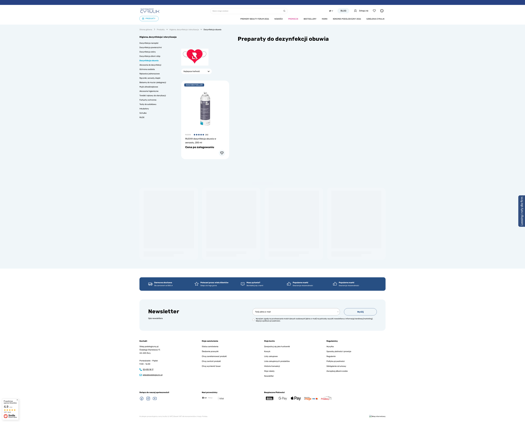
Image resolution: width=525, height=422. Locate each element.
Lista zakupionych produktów (277, 361)
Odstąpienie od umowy (336, 366)
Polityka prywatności (335, 361)
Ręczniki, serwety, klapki (149, 78)
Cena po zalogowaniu (199, 147)
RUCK (141, 117)
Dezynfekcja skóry (147, 52)
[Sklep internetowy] (377, 416)
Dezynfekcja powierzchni (150, 47)
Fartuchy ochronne (147, 100)
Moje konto (269, 341)
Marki (324, 19)
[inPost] (220, 398)
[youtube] (155, 398)
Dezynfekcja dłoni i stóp (149, 56)
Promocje (293, 19)
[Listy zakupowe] (374, 10)
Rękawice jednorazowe (149, 74)
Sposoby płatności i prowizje (338, 351)
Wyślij (360, 312)
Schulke (143, 113)
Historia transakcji (272, 366)
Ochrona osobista (147, 69)
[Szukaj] (284, 11)
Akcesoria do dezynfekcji (150, 65)
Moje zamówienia (210, 341)
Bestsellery (310, 19)
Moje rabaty (269, 371)
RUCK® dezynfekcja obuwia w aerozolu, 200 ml (200, 140)
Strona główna (145, 29)
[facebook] (141, 398)
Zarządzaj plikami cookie (337, 371)
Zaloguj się (363, 11)
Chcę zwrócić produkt (211, 361)
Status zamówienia (210, 346)
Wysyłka (330, 346)
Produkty (161, 29)
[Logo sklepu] (149, 10)
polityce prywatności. (271, 321)
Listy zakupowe (271, 356)
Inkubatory (144, 109)
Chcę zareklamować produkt (214, 356)
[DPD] (207, 397)
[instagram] (148, 398)
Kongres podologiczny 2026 (347, 19)
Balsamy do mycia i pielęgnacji (152, 82)
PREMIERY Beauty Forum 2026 (254, 19)
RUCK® (188, 135)
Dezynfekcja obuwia (148, 60)
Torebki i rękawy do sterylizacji (152, 95)
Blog (343, 10)
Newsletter (163, 311)
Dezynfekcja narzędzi (148, 43)
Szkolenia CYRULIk (375, 19)
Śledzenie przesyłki (210, 351)
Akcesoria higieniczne (148, 91)
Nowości (278, 19)
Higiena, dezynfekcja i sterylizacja (184, 29)
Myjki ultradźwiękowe (148, 87)
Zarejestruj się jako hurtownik (277, 346)
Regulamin (331, 356)
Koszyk (267, 351)
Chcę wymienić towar (211, 366)
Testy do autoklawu (147, 104)
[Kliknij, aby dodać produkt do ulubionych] (222, 153)
